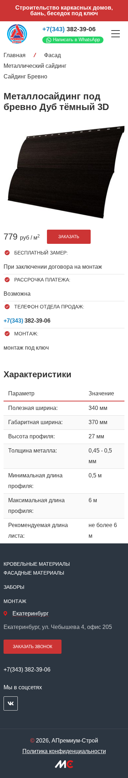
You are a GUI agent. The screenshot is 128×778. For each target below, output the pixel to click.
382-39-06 (69, 29)
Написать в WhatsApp (76, 39)
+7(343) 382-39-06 (27, 670)
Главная (15, 55)
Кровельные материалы (37, 564)
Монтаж (15, 601)
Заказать (68, 236)
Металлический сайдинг (35, 66)
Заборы (14, 587)
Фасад (52, 55)
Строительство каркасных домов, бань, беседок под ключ (64, 10)
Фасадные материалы (34, 573)
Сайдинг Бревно (25, 76)
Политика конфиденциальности (64, 751)
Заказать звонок (32, 646)
